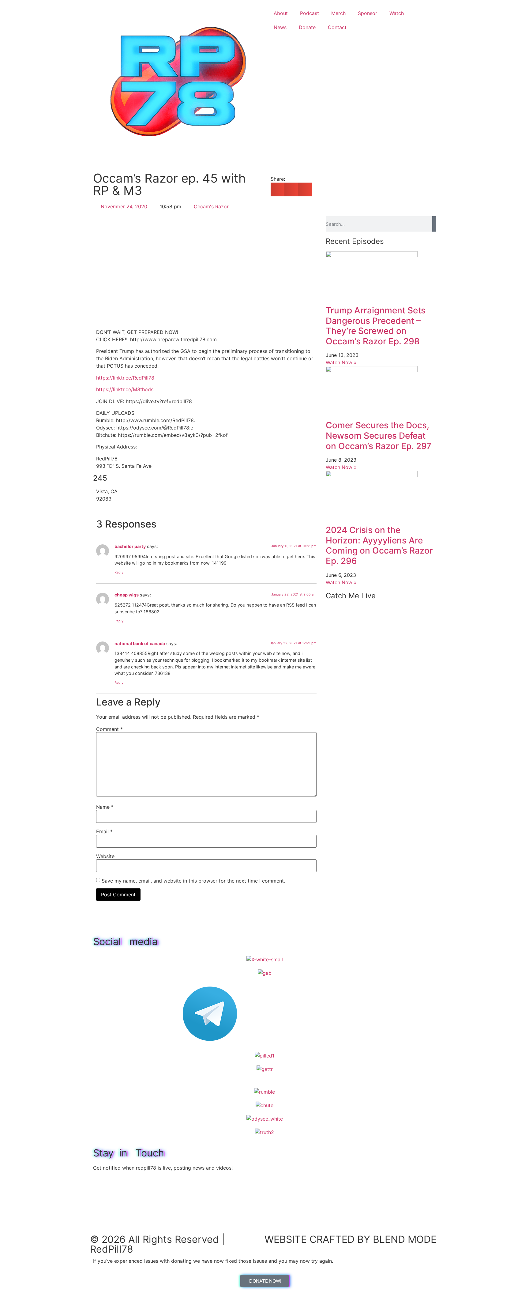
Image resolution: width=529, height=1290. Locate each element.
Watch (396, 13)
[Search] (434, 224)
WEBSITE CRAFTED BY (318, 1239)
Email (104, 831)
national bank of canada (139, 643)
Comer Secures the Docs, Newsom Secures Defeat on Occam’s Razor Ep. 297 (378, 435)
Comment (109, 729)
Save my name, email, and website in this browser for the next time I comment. (193, 880)
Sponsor (367, 13)
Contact (337, 27)
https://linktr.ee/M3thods (124, 389)
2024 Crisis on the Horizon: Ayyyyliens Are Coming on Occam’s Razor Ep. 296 (379, 545)
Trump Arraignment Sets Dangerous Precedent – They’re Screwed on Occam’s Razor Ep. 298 (376, 325)
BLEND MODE (405, 1239)
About (281, 13)
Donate (307, 27)
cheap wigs (126, 594)
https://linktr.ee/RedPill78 (125, 378)
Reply (118, 572)
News (280, 27)
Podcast (309, 13)
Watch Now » (341, 362)
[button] (277, 189)
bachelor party (130, 546)
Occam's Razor (211, 206)
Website (105, 856)
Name (105, 806)
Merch (338, 13)
